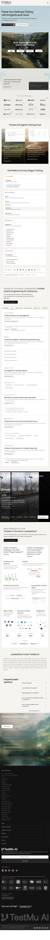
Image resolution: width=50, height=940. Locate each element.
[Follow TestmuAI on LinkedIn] (40, 928)
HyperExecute (37, 308)
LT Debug (4, 799)
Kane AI (12, 308)
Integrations (4, 814)
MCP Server (4, 783)
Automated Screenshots (7, 803)
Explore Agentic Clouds (32, 159)
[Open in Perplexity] (6, 870)
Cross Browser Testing (7, 784)
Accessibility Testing (6, 806)
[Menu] (47, 3)
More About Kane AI (8, 345)
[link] (6, 2)
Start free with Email (22, 24)
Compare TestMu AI (6, 819)
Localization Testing (6, 810)
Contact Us (25, 906)
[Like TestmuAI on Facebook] (34, 928)
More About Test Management (11, 321)
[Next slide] (5, 513)
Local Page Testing (6, 801)
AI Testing (4, 792)
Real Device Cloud (28, 308)
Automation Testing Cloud (7, 773)
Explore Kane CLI (7, 86)
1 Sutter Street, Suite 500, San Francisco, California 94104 (8, 898)
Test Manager (6, 308)
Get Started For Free (8, 376)
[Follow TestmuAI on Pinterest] (47, 928)
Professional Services (6, 818)
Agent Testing (19, 308)
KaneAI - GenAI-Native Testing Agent (9, 775)
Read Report (6, 554)
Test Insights (44, 308)
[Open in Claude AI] (9, 870)
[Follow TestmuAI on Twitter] (37, 928)
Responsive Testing (6, 808)
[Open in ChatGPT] (3, 870)
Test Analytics (5, 816)
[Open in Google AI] (16, 870)
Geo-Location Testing (6, 805)
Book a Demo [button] (25, 861)
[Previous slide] (2, 513)
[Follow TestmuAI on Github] (45, 928)
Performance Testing (6, 795)
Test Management (6, 788)
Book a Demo (42, 517)
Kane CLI (3, 777)
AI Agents (4, 781)
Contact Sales (6, 726)
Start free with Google (7, 24)
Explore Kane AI (7, 161)
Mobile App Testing (6, 790)
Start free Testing (24, 857)
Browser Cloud (5, 797)
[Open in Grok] (12, 870)
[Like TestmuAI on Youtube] (42, 928)
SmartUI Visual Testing (6, 812)
